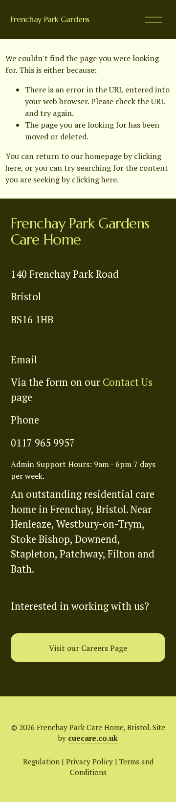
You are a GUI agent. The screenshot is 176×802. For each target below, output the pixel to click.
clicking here (94, 179)
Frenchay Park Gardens (50, 19)
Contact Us (128, 382)
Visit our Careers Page (88, 648)
